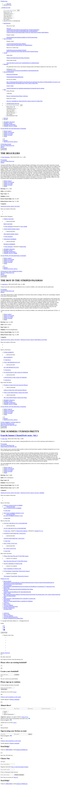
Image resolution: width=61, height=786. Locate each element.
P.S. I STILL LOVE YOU (10, 548)
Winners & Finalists (11, 57)
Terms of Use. (24, 717)
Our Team (9, 601)
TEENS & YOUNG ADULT (11, 141)
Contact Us (6, 613)
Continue (17, 674)
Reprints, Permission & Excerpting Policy (9, 608)
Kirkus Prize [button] (6, 587)
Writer (5, 712)
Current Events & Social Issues (14, 32)
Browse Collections (11, 96)
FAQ (16, 601)
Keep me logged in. (5, 720)
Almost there (4, 689)
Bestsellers (9, 37)
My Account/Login (30, 598)
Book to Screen (10, 51)
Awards (18, 50)
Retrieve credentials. (14, 699)
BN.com (14, 425)
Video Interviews (8, 16)
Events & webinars (39, 88)
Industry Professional (9, 714)
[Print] (5, 136)
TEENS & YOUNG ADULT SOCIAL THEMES (32, 492)
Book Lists (11, 586)
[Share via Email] (8, 135)
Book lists (14, 37)
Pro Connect (7, 19)
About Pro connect (26, 101)
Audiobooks (9, 29)
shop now (3, 145)
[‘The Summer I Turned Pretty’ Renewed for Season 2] (17, 571)
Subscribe (36, 70)
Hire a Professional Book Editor (11, 594)
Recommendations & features (28, 88)
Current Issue (10, 70)
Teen (20, 43)
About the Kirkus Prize (21, 57)
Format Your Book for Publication (42, 82)
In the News (17, 51)
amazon (2, 146)
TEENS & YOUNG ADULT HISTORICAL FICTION (33, 339)
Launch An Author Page (36, 101)
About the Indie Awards (12, 62)
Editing (11, 77)
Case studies (19, 88)
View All (9, 28)
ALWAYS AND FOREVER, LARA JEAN (14, 538)
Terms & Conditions (8, 605)
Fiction (14, 29)
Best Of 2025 (27, 37)
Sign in (2, 717)
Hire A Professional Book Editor (14, 82)
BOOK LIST (8, 128)
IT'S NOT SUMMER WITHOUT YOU (13, 515)
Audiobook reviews (8, 13)
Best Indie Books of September (18, 128)
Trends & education (11, 88)
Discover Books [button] (7, 581)
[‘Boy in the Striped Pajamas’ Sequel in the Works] (16, 392)
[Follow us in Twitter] (4, 627)
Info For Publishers (28, 601)
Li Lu (41, 530)
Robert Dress (23, 246)
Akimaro (37, 530)
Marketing (20, 77)
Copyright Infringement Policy (11, 606)
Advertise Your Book (16, 83)
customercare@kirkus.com (21, 749)
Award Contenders (22, 62)
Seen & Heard (23, 50)
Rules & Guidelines (31, 62)
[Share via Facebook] (9, 132)
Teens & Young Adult (39, 32)
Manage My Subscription (20, 591)
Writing (8, 77)
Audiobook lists (20, 37)
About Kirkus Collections (22, 96)
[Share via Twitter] (8, 133)
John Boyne (5, 284)
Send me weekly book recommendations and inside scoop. (14, 718)
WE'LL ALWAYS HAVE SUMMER (12, 508)
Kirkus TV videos (45, 586)
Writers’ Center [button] (7, 593)
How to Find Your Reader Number (20, 766)
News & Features (8, 15)
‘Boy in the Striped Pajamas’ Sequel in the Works (15, 397)
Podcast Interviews (8, 18)
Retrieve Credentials (19, 774)
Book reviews (7, 12)
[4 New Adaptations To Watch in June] (13, 563)
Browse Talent (18, 101)
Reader (5, 711)
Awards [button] (5, 52)
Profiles (8, 50)
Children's (46, 32)
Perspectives (13, 50)
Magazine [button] (6, 64)
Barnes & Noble (8, 425)
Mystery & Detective (30, 29)
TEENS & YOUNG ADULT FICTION (10, 206)
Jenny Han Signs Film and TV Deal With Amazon (15, 561)
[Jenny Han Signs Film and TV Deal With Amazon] (16, 556)
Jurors (28, 57)
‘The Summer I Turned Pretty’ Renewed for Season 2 (16, 576)
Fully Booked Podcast (33, 51)
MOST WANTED (8, 224)
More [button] (5, 89)
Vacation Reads (33, 37)
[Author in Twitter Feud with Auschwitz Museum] (16, 385)
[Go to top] (4, 632)
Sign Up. (16, 777)
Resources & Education (12, 74)
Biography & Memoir (29, 31)
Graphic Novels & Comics (27, 32)
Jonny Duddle (23, 226)
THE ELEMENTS (8, 357)
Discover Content (11, 101)
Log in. (15, 692)
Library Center (10, 85)
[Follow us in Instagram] (4, 628)
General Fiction (10, 43)
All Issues (21, 70)
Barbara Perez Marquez (22, 530)
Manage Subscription (29, 70)
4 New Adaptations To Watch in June (12, 568)
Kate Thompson (6, 157)
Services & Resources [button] (9, 72)
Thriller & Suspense (20, 29)
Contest (13, 601)
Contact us (6, 602)
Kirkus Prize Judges (28, 589)
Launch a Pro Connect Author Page (49, 594)
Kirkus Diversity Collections (10, 598)
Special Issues (16, 70)
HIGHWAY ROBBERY (9, 244)
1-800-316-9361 (9, 749)
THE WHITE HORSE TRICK (11, 234)
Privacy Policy (7, 603)
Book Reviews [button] (7, 23)
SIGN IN (9, 3)
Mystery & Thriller (23, 45)
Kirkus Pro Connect (21, 598)
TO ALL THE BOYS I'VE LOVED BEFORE (15, 528)
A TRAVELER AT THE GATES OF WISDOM (15, 377)
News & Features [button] (8, 38)
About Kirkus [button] (7, 599)
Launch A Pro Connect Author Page (29, 83)
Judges (37, 62)
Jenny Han (4, 438)
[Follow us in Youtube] (4, 630)
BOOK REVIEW (11, 506)
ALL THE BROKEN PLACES (11, 367)
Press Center (21, 601)
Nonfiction (21, 31)
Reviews (6, 140)
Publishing (15, 77)
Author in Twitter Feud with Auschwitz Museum (15, 390)
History (36, 31)
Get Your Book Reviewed (28, 82)
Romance (37, 29)
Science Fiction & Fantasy (13, 31)
